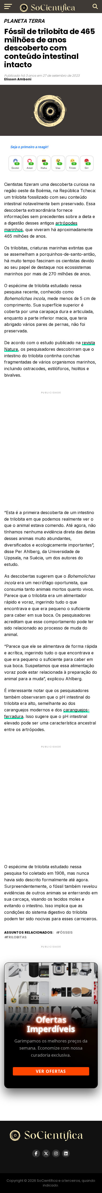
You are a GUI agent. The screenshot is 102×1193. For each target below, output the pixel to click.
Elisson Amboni (17, 79)
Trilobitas (16, 937)
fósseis (65, 932)
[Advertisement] (51, 446)
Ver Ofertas (51, 1071)
